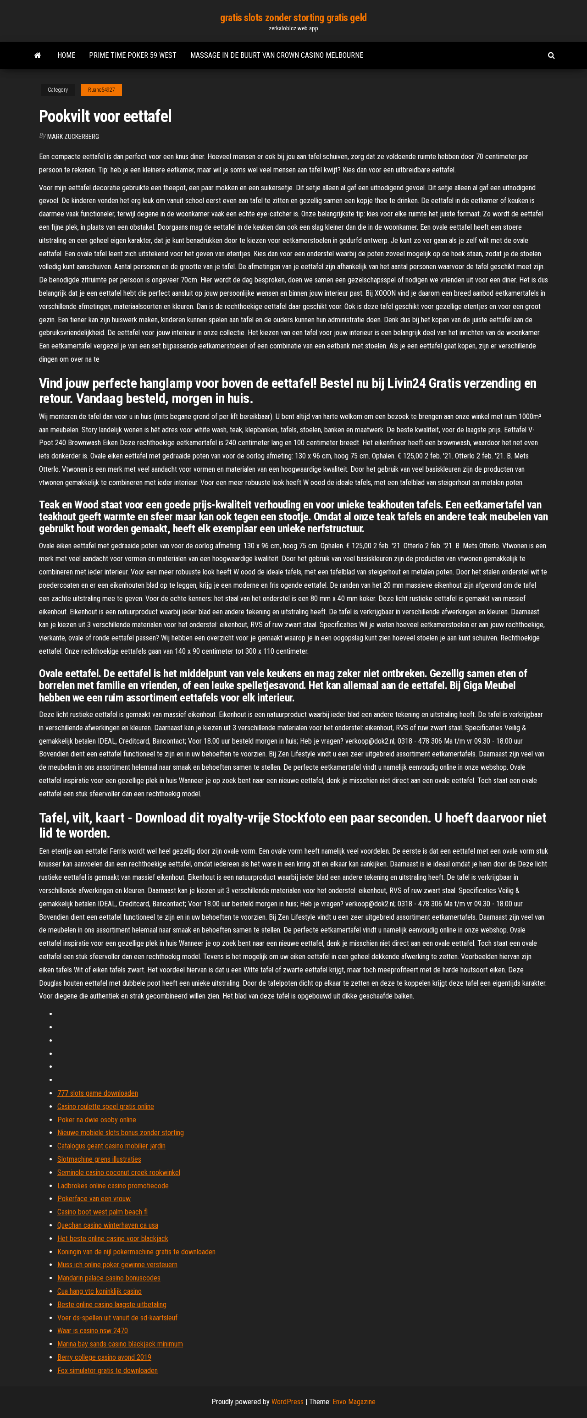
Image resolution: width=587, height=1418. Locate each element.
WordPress (287, 1401)
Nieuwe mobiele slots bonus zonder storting (120, 1132)
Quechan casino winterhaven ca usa (107, 1225)
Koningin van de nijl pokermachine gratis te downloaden (136, 1251)
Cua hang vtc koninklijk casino (99, 1291)
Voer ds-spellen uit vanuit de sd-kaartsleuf (117, 1317)
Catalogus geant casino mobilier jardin (111, 1146)
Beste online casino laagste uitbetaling (111, 1304)
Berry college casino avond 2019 (104, 1357)
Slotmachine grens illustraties (99, 1159)
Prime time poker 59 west (133, 55)
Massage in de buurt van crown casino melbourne (276, 55)
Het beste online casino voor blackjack (112, 1238)
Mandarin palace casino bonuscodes (109, 1278)
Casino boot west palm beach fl (102, 1212)
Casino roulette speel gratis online (105, 1106)
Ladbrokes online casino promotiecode (113, 1185)
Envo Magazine (354, 1401)
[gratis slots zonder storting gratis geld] (37, 55)
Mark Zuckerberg (73, 136)
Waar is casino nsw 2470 (92, 1330)
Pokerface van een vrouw (94, 1198)
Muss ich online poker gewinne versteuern (117, 1264)
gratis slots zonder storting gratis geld (293, 17)
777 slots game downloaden (97, 1093)
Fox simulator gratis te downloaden (107, 1370)
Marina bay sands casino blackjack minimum (120, 1344)
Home (66, 55)
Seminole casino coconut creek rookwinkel (118, 1172)
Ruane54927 (101, 90)
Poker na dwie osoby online (96, 1119)
